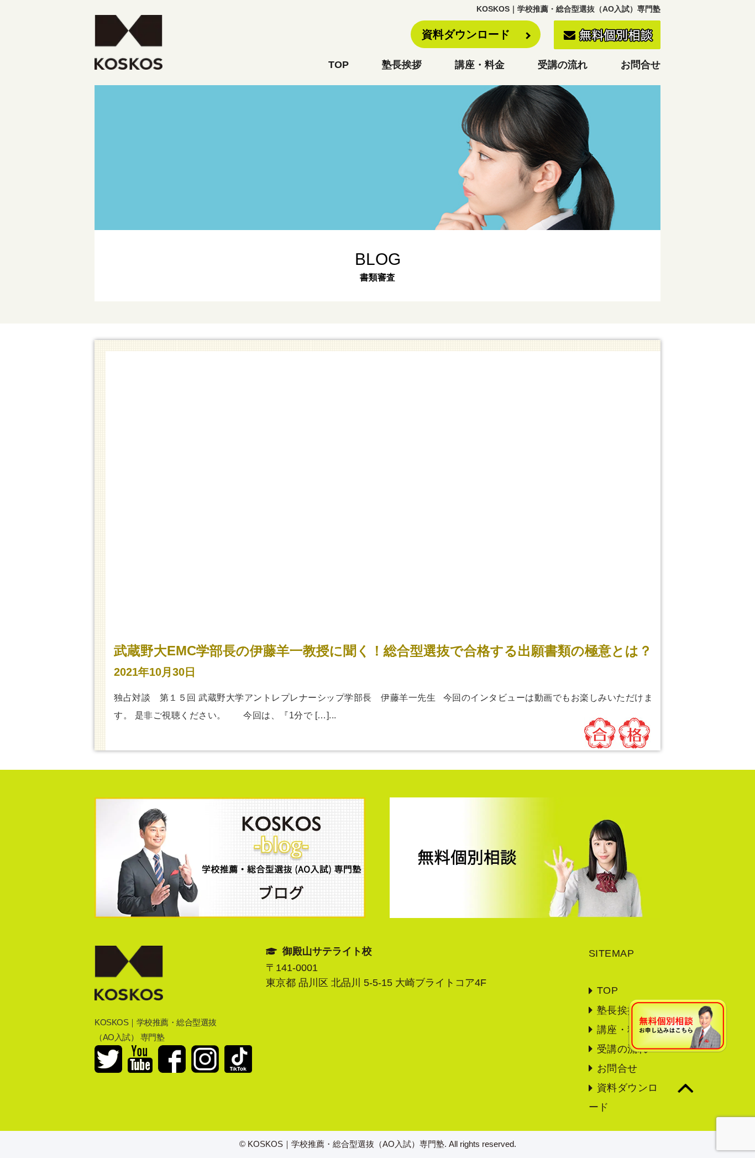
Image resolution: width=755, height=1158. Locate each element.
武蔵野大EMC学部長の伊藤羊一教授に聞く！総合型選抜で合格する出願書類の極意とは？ (383, 650)
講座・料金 (480, 64)
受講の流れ (563, 64)
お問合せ (640, 64)
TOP (338, 64)
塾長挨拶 (402, 64)
